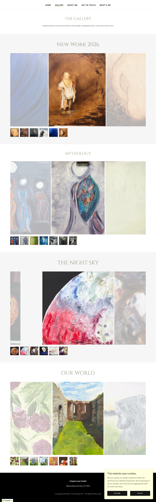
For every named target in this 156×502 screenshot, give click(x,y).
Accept (140, 493)
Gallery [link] (59, 5)
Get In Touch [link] (89, 5)
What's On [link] (105, 5)
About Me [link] (72, 5)
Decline (117, 493)
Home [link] (48, 5)
